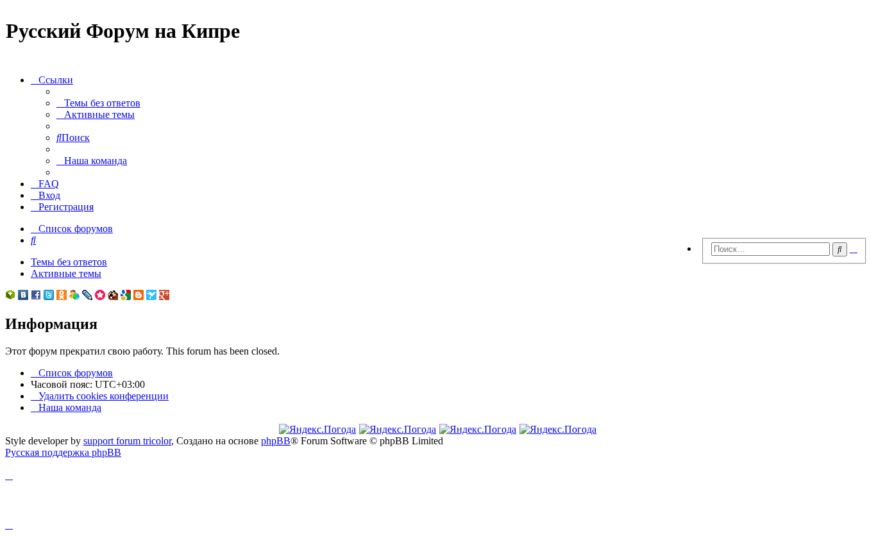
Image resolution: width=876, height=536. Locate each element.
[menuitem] (98, 102)
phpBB (276, 440)
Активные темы (66, 273)
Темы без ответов (69, 261)
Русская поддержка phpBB (63, 452)
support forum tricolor (127, 440)
